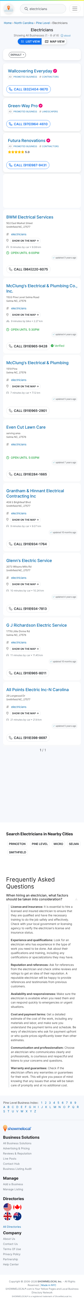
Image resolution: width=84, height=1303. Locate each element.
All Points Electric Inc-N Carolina (37, 689)
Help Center (11, 1264)
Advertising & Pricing (16, 1148)
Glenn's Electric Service (29, 560)
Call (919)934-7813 (30, 609)
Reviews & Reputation (17, 1153)
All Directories (12, 1226)
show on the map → (25, 240)
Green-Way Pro (23, 105)
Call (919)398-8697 (30, 738)
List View (33, 41)
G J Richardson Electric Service (36, 625)
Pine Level (40, 844)
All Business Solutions (17, 1143)
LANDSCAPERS (50, 111)
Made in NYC (48, 1285)
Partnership (10, 1259)
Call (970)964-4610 (31, 124)
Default (16, 54)
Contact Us (10, 1244)
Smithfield (17, 852)
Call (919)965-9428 (30, 346)
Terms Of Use (12, 1249)
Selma (74, 844)
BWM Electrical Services (29, 217)
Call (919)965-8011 (30, 673)
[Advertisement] (40, 789)
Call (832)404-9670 (31, 89)
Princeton (17, 844)
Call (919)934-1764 (30, 544)
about (67, 35)
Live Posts (9, 1158)
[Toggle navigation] (75, 9)
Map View (57, 41)
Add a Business (13, 1184)
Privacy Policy (11, 1254)
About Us (9, 1238)
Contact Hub (11, 1163)
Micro (58, 844)
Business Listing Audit (17, 1168)
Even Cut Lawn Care (26, 427)
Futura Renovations (26, 140)
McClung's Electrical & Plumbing (37, 362)
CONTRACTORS (50, 76)
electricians (18, 234)
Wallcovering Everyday (30, 71)
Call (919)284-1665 (30, 474)
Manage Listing (13, 1189)
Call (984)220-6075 (31, 269)
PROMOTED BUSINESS (25, 76)
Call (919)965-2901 (30, 411)
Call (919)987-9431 (30, 165)
